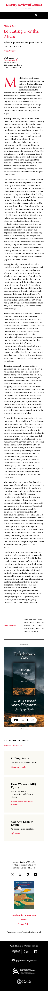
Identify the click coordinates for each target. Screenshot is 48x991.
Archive (24, 920)
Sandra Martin (17, 802)
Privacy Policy (24, 924)
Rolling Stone (20, 758)
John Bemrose (10, 51)
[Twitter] (13, 874)
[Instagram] (20, 874)
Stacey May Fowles (18, 767)
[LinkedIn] (35, 874)
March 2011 (10, 26)
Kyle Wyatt (15, 833)
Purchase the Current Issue (24, 915)
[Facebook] (28, 874)
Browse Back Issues (13, 746)
